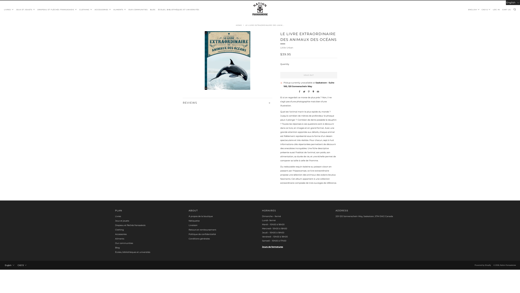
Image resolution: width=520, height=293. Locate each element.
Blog (153, 10)
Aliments (118, 10)
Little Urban (286, 47)
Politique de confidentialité (202, 234)
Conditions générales (199, 238)
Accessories (101, 10)
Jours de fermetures (272, 247)
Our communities (138, 10)
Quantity (284, 64)
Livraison (193, 225)
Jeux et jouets (24, 10)
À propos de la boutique (201, 216)
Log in (496, 10)
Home (239, 25)
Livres (7, 10)
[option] (227, 60)
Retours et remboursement (202, 229)
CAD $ (485, 10)
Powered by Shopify (483, 265)
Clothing (84, 10)
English (472, 10)
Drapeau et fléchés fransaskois (56, 10)
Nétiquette (194, 220)
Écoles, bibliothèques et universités (178, 10)
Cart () (506, 10)
